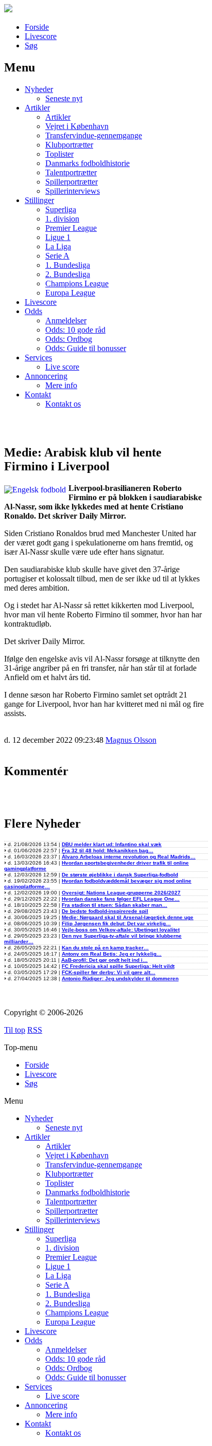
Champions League (77, 283)
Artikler (37, 107)
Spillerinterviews (72, 191)
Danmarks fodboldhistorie (87, 163)
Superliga (60, 209)
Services (38, 357)
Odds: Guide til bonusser (85, 348)
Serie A (57, 255)
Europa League (70, 292)
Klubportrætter (69, 144)
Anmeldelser (65, 320)
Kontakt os (63, 403)
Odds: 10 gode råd (75, 329)
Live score (62, 366)
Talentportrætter (71, 172)
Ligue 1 (57, 237)
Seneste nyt (63, 98)
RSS (34, 1030)
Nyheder (39, 89)
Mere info (61, 385)
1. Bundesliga (67, 265)
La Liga (58, 246)
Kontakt (38, 394)
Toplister (59, 154)
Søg (31, 45)
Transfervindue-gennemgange (93, 135)
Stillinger (39, 200)
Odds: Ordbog (68, 339)
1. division (62, 218)
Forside (37, 27)
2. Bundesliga (67, 274)
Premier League (71, 228)
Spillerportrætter (71, 181)
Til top (14, 1030)
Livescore (41, 36)
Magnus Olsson (130, 740)
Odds (33, 311)
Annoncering (46, 376)
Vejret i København (77, 126)
